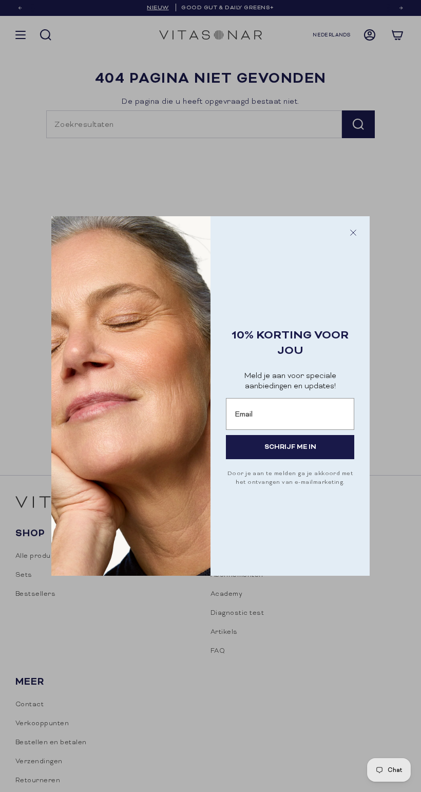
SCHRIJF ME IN (290, 446)
